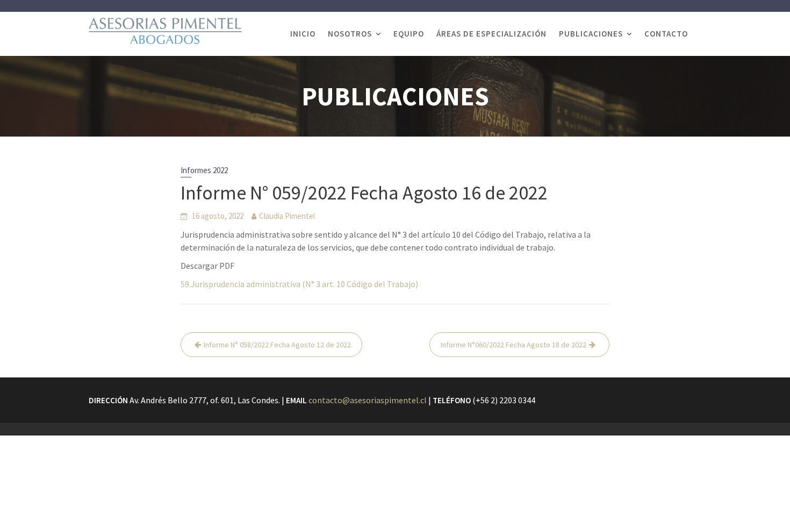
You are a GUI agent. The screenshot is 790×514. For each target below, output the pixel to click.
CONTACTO (666, 33)
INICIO (302, 33)
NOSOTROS (350, 33)
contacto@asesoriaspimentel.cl (367, 400)
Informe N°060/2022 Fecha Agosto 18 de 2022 (513, 344)
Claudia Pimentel (287, 216)
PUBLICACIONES (591, 33)
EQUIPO (408, 33)
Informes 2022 (204, 170)
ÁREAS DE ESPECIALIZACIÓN (491, 33)
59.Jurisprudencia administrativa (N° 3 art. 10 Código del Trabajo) (299, 284)
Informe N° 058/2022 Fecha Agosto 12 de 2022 (277, 344)
